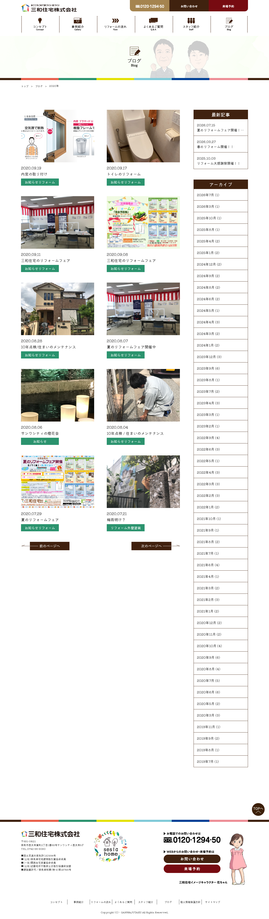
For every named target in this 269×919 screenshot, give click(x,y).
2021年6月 (205, 564)
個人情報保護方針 (190, 902)
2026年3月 (205, 206)
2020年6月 (206, 691)
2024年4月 (205, 321)
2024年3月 (205, 333)
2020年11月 (206, 634)
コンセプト (56, 902)
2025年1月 (205, 252)
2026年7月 (205, 194)
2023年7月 (205, 391)
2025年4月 (205, 240)
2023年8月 (206, 379)
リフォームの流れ (101, 902)
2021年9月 (205, 530)
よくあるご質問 (123, 902)
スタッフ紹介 (145, 902)
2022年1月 (205, 506)
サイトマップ (212, 902)
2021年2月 (205, 599)
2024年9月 (205, 275)
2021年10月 (206, 518)
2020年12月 (206, 622)
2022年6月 (205, 449)
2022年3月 (205, 483)
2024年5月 (205, 310)
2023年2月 (205, 425)
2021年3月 (205, 587)
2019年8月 (205, 749)
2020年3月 (206, 715)
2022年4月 (205, 472)
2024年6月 (205, 298)
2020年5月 (206, 703)
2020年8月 (206, 668)
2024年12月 (206, 264)
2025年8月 (206, 229)
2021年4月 (205, 576)
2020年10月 (206, 645)
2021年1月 (205, 611)
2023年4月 (205, 402)
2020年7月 (205, 680)
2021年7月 (205, 553)
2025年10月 (206, 217)
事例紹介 (79, 902)
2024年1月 (205, 345)
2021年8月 (205, 541)
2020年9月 (206, 657)
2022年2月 (205, 495)
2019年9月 (205, 738)
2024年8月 (206, 287)
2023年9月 (205, 368)
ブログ (168, 902)
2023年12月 (206, 356)
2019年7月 (205, 761)
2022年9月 (205, 437)
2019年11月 (206, 726)
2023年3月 (205, 414)
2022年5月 (205, 460)
